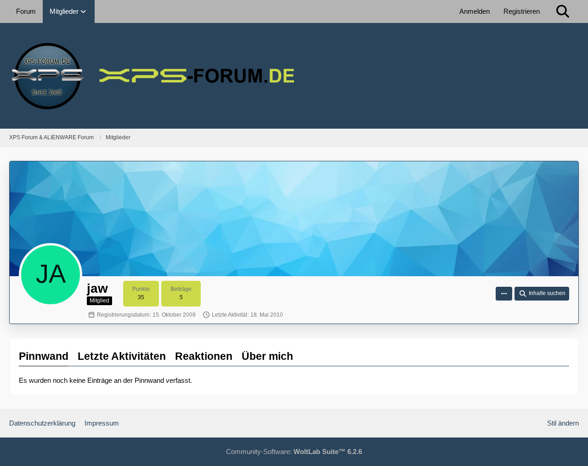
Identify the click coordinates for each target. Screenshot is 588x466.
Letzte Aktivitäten (122, 356)
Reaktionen (203, 356)
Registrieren (521, 11)
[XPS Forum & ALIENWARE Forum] (294, 76)
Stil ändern (563, 423)
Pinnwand (43, 356)
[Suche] (563, 11)
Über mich (267, 356)
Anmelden (474, 11)
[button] (504, 294)
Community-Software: (294, 451)
